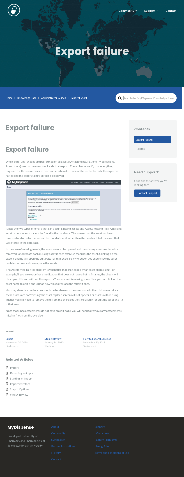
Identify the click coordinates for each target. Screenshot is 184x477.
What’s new (102, 433)
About (55, 426)
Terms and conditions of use (112, 452)
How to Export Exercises (97, 338)
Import (14, 367)
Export (9, 338)
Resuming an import (22, 373)
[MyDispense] (14, 9)
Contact (170, 10)
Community (126, 10)
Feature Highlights (106, 439)
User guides (102, 446)
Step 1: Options (19, 389)
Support (149, 10)
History (56, 452)
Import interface (20, 383)
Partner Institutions (63, 446)
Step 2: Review (53, 338)
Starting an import (21, 378)
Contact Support (147, 193)
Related (140, 148)
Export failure (144, 139)
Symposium (58, 439)
